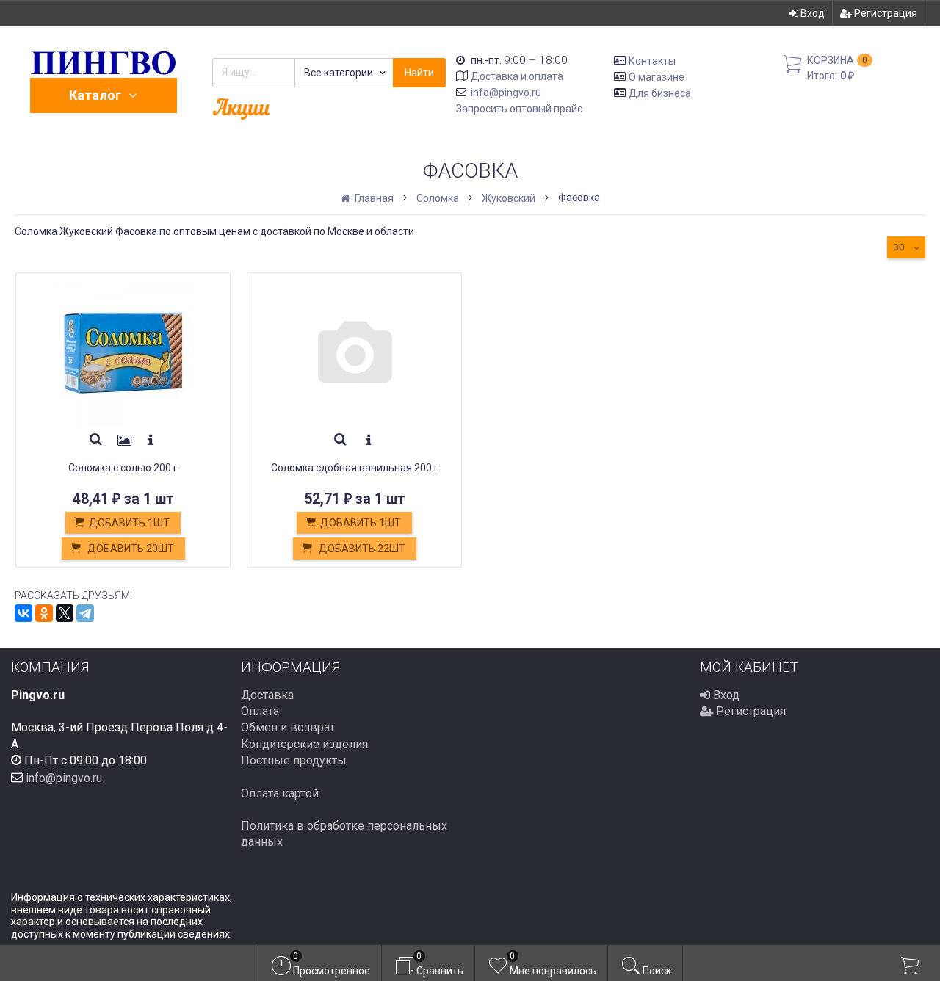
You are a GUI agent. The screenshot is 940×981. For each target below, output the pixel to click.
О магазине (656, 77)
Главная (373, 198)
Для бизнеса (660, 92)
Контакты (652, 61)
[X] (64, 613)
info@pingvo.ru (506, 92)
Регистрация (884, 13)
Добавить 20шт (129, 548)
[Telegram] (85, 613)
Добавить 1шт (129, 523)
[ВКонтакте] (23, 613)
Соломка (437, 198)
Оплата (260, 711)
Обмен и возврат (288, 727)
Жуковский (508, 198)
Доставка (267, 695)
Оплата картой (280, 793)
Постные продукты (294, 760)
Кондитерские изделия (304, 744)
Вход (811, 13)
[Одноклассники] (44, 613)
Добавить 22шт (361, 548)
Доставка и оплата (517, 76)
